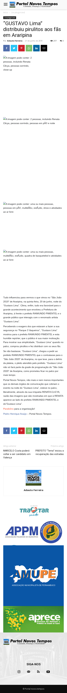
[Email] (44, 48)
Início (5, 12)
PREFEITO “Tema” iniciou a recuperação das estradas (49, 452)
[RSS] (38, 672)
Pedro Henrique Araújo (15, 414)
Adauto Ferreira (14, 40)
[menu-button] (5, 4)
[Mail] (29, 672)
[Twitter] (14, 48)
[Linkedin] (36, 48)
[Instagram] (19, 672)
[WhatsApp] (29, 48)
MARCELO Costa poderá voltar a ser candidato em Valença (17, 454)
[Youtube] (48, 672)
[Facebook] (6, 48)
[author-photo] (33, 485)
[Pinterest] (21, 48)
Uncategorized (18, 12)
